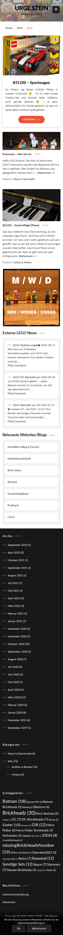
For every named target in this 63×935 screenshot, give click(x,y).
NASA (26, 853)
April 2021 (14, 598)
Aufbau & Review (23, 262)
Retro (24, 858)
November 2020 (17, 636)
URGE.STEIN (31, 9)
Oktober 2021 (16, 560)
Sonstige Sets (17, 864)
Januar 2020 (15, 712)
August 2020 (15, 659)
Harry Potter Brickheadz (34, 830)
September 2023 (17, 545)
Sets (10, 761)
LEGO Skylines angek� (26, 345)
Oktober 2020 (16, 644)
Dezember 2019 (17, 720)
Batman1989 (34, 802)
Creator (7, 820)
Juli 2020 (13, 667)
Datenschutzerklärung (16, 894)
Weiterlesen (29, 119)
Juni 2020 (13, 674)
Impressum (9, 902)
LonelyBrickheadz (12, 840)
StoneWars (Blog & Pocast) (23, 447)
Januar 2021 (15, 621)
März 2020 (14, 697)
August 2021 (15, 575)
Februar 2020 (16, 705)
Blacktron (41, 807)
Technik (41, 870)
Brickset (12, 482)
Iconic (38, 836)
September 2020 (17, 651)
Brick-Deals (14, 470)
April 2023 (14, 552)
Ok (18, 928)
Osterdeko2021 (43, 852)
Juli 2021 (13, 583)
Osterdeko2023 (10, 859)
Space (40, 864)
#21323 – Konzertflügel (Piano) (21, 225)
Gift (39, 825)
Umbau (16, 774)
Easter (11, 825)
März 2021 (14, 606)
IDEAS (49, 835)
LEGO (11, 517)
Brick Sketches (47, 813)
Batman (14, 801)
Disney (53, 820)
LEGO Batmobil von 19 (26, 405)
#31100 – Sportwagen (31, 83)
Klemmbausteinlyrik (19, 458)
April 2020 (14, 689)
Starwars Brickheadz (21, 870)
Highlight (28, 836)
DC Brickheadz (35, 819)
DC (16, 819)
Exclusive (26, 825)
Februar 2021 (16, 613)
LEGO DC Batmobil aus (26, 377)
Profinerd (13, 505)
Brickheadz (19, 813)
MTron (16, 853)
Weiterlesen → (46, 173)
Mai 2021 (13, 590)
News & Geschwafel (24, 179)
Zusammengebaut (18, 493)
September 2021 (17, 568)
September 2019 (17, 728)
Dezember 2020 (17, 629)
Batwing (27, 807)
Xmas (51, 870)
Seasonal (43, 858)
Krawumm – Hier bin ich (17, 154)
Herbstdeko (12, 835)
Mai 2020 (13, 682)
